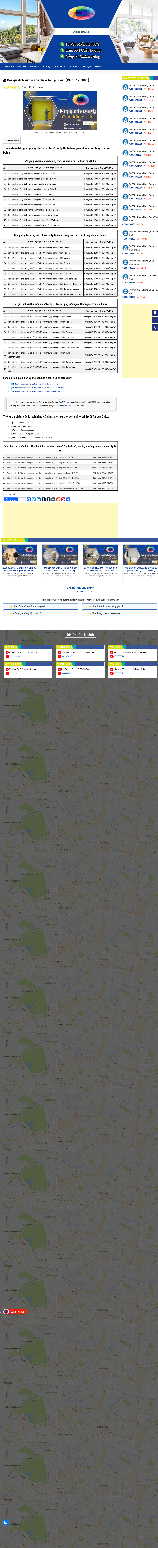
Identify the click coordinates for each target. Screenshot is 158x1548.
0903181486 (136, 166)
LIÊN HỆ (98, 67)
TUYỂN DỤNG (86, 67)
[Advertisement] (60, 522)
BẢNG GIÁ (35, 67)
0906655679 (137, 89)
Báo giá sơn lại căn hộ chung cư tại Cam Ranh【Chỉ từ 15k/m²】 (100, 569)
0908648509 (136, 122)
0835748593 (137, 100)
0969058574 (119, 656)
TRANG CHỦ (9, 67)
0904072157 (129, 239)
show (16, 140)
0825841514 (136, 155)
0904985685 (129, 268)
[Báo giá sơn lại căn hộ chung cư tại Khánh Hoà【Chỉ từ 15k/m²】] (19, 555)
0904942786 (136, 188)
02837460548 (15, 656)
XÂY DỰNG (73, 67)
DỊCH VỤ (47, 67)
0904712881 (136, 210)
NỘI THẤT (60, 67)
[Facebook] (155, 313)
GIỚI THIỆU (21, 67)
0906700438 (129, 224)
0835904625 (136, 199)
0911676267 (67, 656)
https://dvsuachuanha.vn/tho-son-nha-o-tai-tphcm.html (36, 384)
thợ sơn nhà (66, 406)
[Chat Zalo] (155, 320)
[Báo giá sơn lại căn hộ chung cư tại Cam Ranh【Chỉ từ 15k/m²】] (100, 555)
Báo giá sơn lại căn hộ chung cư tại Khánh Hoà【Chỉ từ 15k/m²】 (19, 569)
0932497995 (136, 133)
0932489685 (136, 144)
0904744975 (129, 253)
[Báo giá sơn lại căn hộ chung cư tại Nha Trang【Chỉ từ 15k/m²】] (60, 555)
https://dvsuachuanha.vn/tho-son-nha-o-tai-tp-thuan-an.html (38, 388)
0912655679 (14, 673)
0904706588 (136, 177)
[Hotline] (155, 327)
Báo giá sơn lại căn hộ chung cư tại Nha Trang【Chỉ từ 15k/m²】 (60, 569)
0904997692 (136, 111)
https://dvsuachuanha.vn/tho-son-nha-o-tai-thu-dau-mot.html (39, 391)
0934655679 (129, 282)
